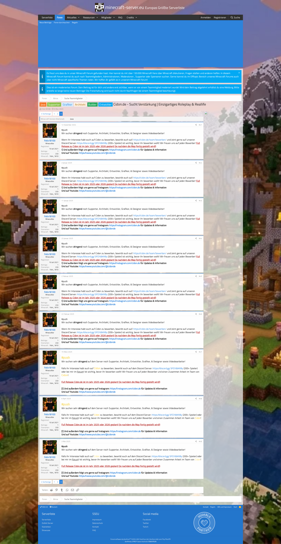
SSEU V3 (45, 507)
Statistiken (46, 526)
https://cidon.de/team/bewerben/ (149, 139)
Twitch (145, 526)
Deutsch (54, 507)
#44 (200, 238)
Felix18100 (46, 108)
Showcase (46, 530)
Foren (60, 17)
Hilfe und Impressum (224, 507)
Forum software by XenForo (129, 539)
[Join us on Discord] (206, 113)
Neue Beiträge (46, 22)
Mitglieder (106, 17)
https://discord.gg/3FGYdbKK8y (92, 143)
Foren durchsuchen (62, 22)
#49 (200, 441)
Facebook (147, 519)
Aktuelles (71, 17)
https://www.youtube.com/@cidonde (97, 153)
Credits (130, 17)
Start (235, 507)
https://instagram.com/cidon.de (124, 149)
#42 (200, 162)
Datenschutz (97, 523)
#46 (200, 314)
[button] (79, 17)
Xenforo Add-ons (160, 539)
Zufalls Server (47, 523)
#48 (200, 398)
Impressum (97, 519)
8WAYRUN (152, 541)
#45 (200, 276)
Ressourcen (89, 17)
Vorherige (47, 113)
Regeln (75, 22)
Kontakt (205, 507)
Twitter (146, 523)
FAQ (120, 17)
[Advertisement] (140, 46)
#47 (200, 351)
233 (56, 153)
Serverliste (47, 17)
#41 (200, 124)
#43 (200, 200)
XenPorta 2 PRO (130, 541)
